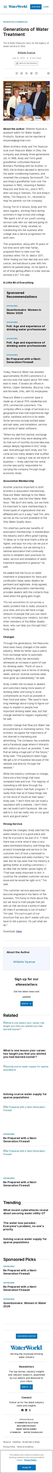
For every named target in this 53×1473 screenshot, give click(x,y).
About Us (7, 1442)
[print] (48, 73)
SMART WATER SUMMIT (26, 1429)
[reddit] (31, 73)
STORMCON (15, 1432)
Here (19, 931)
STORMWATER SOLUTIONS (26, 1423)
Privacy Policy (9, 1447)
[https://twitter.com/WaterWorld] (29, 1410)
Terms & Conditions (25, 1447)
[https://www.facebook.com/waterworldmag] (22, 1410)
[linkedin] (21, 73)
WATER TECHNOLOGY (33, 1432)
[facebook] (16, 73)
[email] (36, 73)
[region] (26, 1461)
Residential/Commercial (15, 22)
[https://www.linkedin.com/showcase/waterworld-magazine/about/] (26, 1410)
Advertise (17, 1442)
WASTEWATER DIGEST (26, 1426)
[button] (5, 7)
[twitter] (26, 73)
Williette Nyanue (26, 52)
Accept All (26, 1467)
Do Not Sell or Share (31, 1442)
